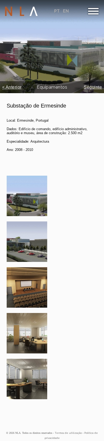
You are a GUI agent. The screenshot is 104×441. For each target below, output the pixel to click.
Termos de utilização (68, 432)
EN (66, 11)
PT (57, 11)
